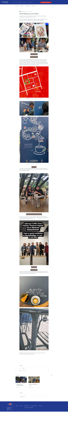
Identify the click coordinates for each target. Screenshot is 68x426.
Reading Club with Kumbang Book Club (20, 385)
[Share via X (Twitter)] (21, 368)
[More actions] (48, 11)
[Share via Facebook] (19, 368)
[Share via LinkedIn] (23, 368)
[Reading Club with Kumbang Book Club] (21, 380)
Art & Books (21, 365)
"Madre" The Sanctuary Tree (33, 385)
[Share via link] (25, 368)
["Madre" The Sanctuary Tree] (34, 380)
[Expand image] (26, 30)
